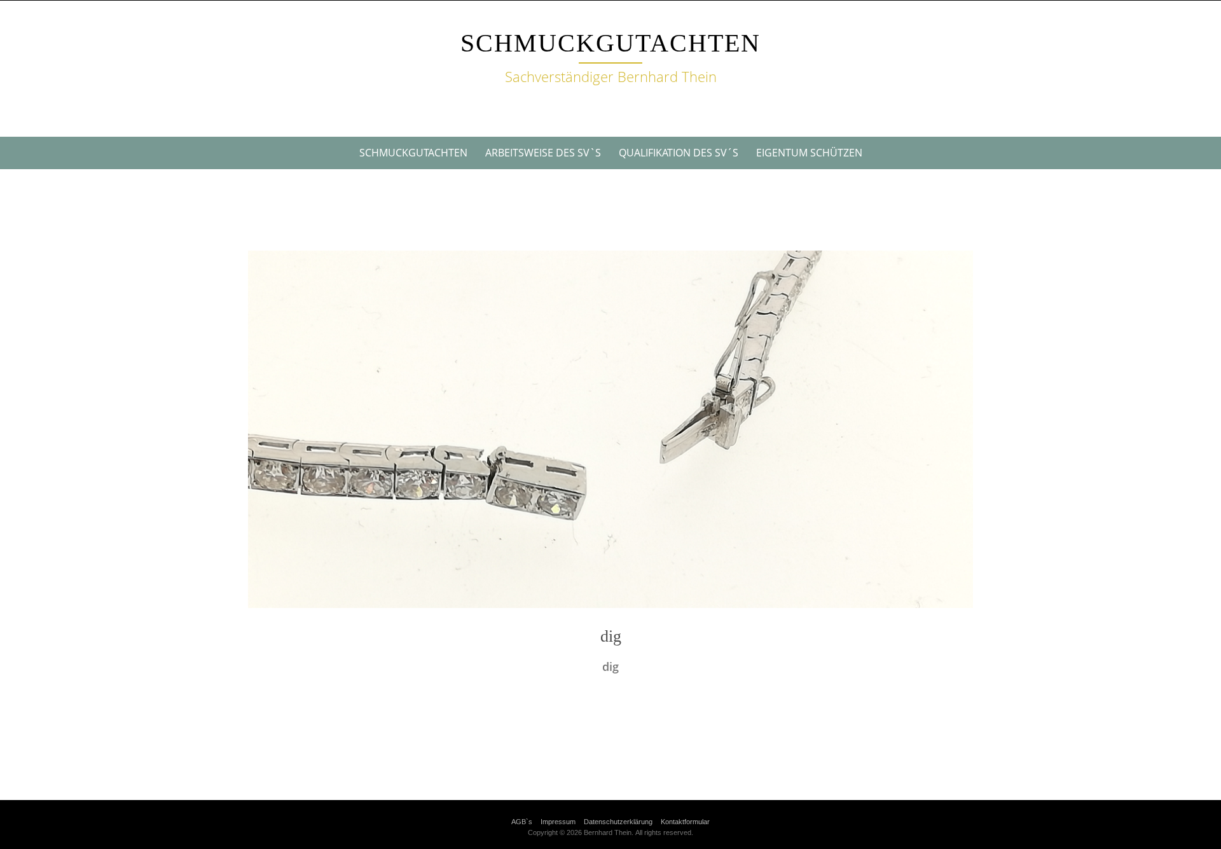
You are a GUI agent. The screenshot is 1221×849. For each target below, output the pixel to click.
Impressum (558, 821)
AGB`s (521, 821)
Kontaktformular (685, 821)
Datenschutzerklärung (618, 821)
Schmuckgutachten (610, 43)
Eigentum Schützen (809, 153)
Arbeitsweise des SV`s (543, 153)
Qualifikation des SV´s (678, 153)
